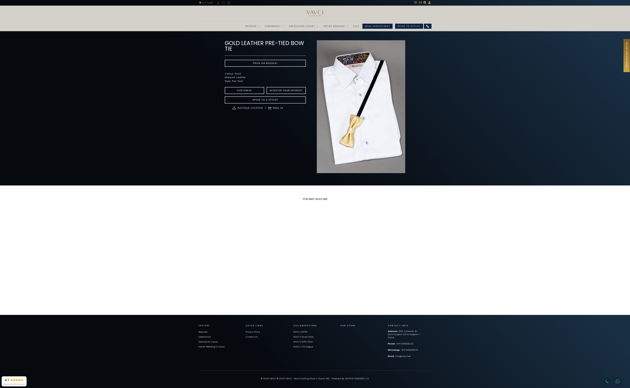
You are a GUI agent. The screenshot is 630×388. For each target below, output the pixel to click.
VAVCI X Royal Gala (303, 337)
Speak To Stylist (409, 26)
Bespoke (251, 26)
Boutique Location (250, 108)
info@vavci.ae (402, 356)
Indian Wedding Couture (211, 346)
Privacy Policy (253, 332)
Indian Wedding (334, 26)
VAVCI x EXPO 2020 (303, 342)
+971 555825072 (404, 343)
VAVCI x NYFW (300, 332)
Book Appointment (377, 26)
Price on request (265, 63)
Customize (244, 90)
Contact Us (252, 337)
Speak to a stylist (265, 99)
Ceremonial (273, 26)
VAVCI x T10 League (303, 346)
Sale (356, 26)
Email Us (278, 108)
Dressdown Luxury (302, 26)
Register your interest (286, 90)
